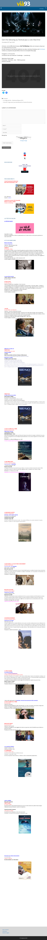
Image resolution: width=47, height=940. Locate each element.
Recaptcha (4, 135)
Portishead (42, 49)
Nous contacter (5, 929)
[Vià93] (1, 8)
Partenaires (4, 931)
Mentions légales (5, 932)
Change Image (23, 140)
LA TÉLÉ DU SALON (8, 221)
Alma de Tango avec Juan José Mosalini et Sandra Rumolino (17, 102)
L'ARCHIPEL (13, 464)
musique (5, 98)
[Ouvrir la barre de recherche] (46, 8)
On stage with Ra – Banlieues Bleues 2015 (13, 100)
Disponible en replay (8, 234)
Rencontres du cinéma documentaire (11, 855)
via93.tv (9, 197)
